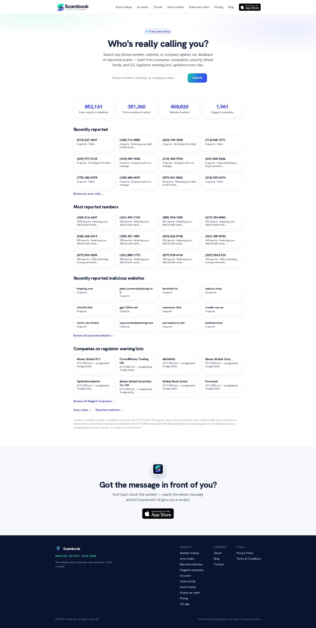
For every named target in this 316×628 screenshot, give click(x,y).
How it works (175, 7)
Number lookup (189, 553)
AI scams (142, 7)
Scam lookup (124, 7)
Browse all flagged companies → (94, 401)
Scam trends (187, 581)
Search (197, 77)
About (217, 553)
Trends (157, 7)
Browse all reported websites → (94, 335)
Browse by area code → (89, 194)
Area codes (187, 559)
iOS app (185, 604)
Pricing (218, 7)
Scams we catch (199, 7)
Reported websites (191, 564)
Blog (231, 7)
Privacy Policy (244, 553)
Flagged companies (192, 570)
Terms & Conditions (248, 559)
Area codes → (83, 410)
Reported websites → (109, 410)
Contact (219, 564)
